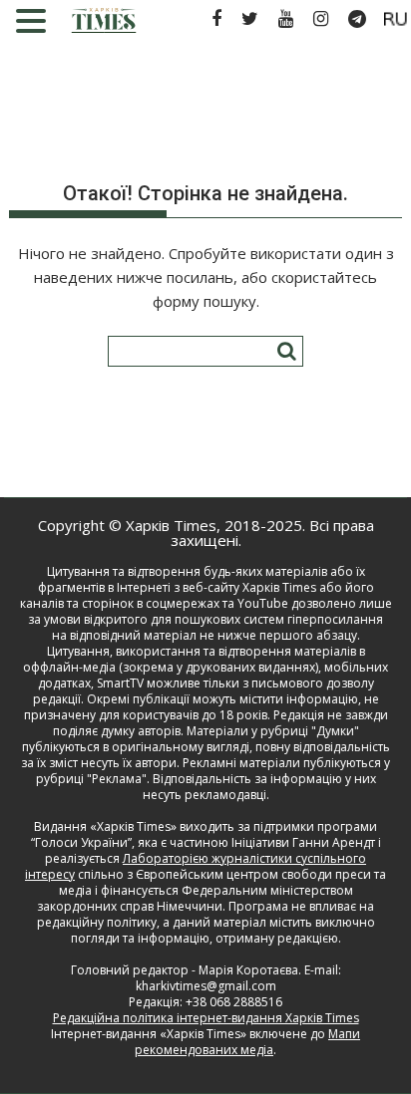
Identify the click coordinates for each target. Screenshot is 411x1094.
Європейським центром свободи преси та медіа (223, 882)
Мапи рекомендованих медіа (247, 1041)
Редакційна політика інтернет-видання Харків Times (206, 1017)
